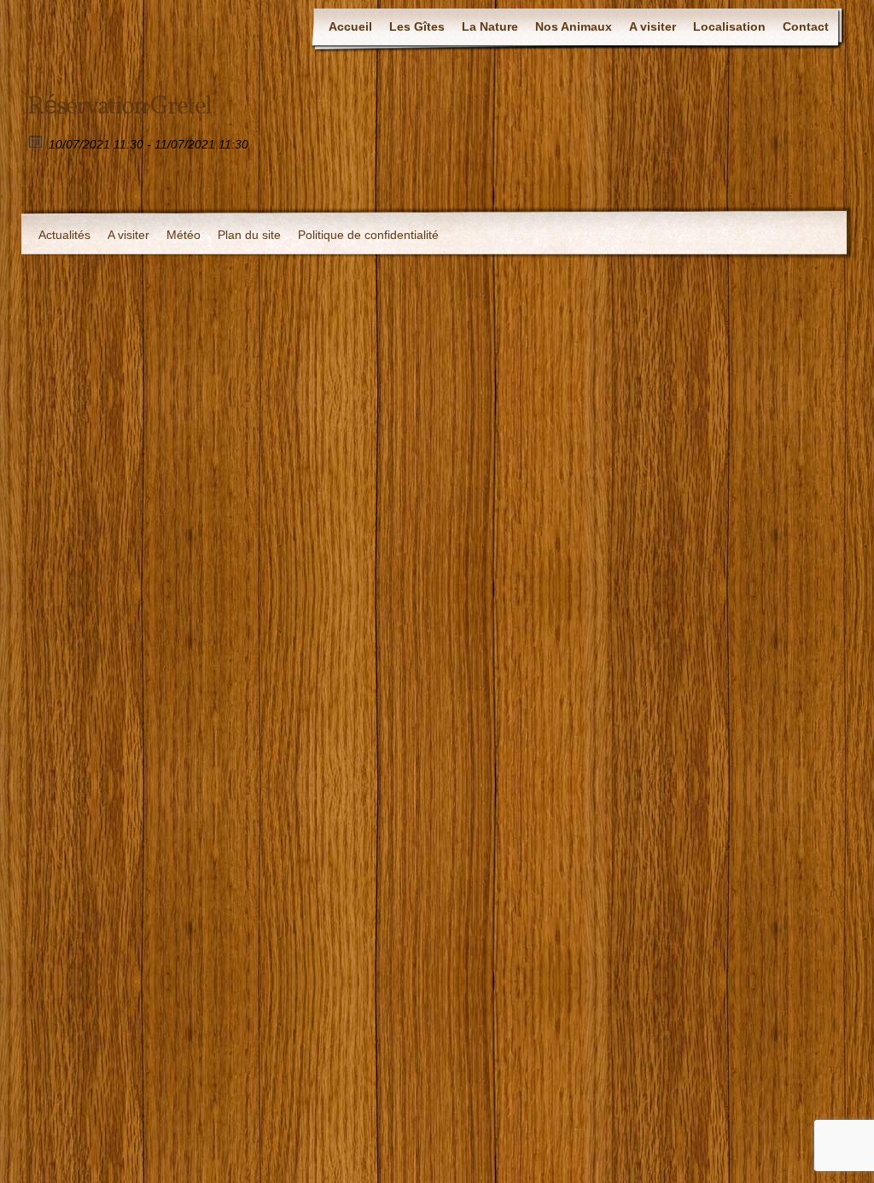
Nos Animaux (573, 26)
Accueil (350, 26)
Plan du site (249, 235)
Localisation (729, 26)
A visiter (652, 26)
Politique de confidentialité (368, 235)
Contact (806, 26)
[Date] (36, 140)
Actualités (64, 235)
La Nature (490, 26)
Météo (183, 235)
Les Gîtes (417, 26)
